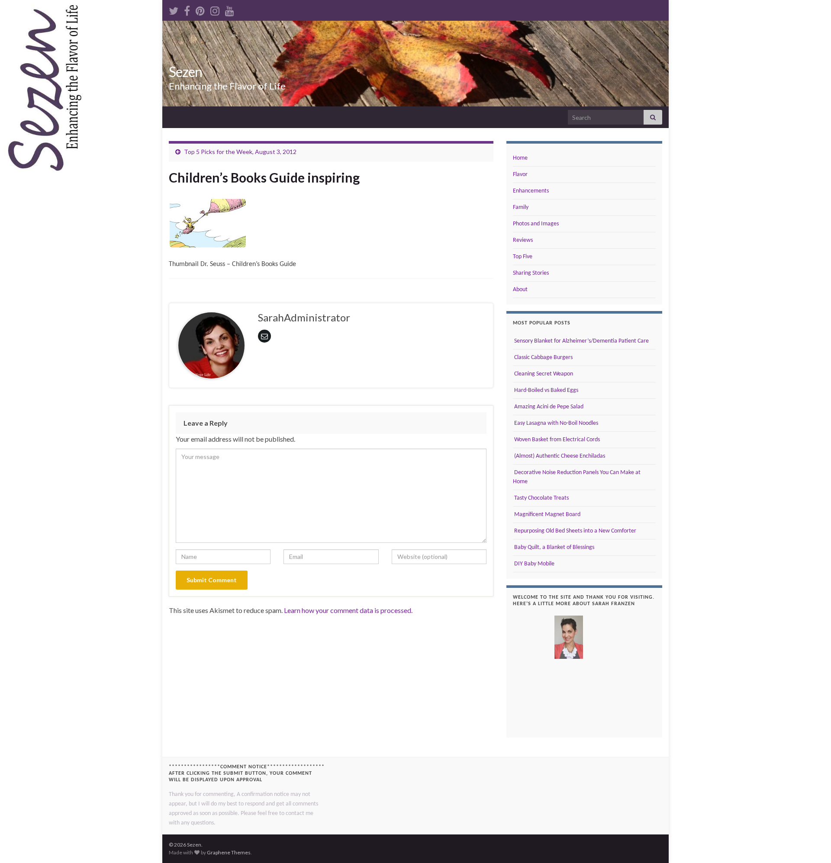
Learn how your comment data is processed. (348, 610)
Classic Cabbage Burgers (543, 357)
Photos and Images (536, 224)
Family (520, 207)
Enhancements (531, 191)
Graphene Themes (229, 852)
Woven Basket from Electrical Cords (556, 439)
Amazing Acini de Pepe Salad (548, 407)
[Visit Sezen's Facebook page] (187, 9)
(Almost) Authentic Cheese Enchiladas (559, 456)
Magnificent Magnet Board (546, 514)
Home (520, 158)
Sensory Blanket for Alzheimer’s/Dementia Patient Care (581, 341)
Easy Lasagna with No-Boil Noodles (555, 423)
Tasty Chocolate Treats (541, 498)
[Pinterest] (200, 9)
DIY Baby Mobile (533, 564)
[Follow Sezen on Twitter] (173, 9)
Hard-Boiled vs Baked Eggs (545, 390)
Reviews (523, 240)
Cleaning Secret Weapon (543, 374)
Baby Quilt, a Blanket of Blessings (553, 547)
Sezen (185, 71)
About (520, 289)
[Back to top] (811, 843)
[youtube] (229, 9)
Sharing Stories (531, 273)
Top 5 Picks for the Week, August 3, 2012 (240, 151)
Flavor (520, 174)
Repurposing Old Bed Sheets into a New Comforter (574, 531)
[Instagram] (214, 9)
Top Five (522, 256)
